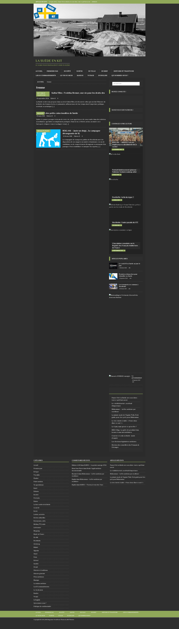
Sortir (79, 71)
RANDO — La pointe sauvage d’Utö (95, 465)
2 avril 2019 (116, 200)
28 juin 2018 (116, 225)
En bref (104, 71)
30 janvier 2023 (123, 278)
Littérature (37, 527)
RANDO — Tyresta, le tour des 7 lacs (91, 485)
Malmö (36, 547)
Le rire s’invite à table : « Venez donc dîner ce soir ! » (126, 483)
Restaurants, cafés (39, 521)
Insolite (36, 564)
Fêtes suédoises (39, 577)
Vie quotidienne (39, 485)
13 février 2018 (67, 136)
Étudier (36, 478)
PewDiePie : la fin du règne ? (123, 197)
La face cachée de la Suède (42, 504)
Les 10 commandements (46, 75)
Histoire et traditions (124, 71)
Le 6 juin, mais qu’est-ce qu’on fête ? (124, 426)
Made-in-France (39, 534)
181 (129, 268)
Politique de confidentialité (42, 606)
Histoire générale (39, 573)
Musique (36, 580)
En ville (92, 71)
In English (102, 75)
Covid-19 (36, 508)
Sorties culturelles (39, 518)
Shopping (37, 531)
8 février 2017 (123, 288)
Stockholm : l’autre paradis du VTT (125, 222)
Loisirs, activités (39, 514)
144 (130, 278)
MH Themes (70, 619)
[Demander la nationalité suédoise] (125, 296)
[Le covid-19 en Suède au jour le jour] (113, 266)
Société (67, 71)
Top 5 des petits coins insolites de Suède (59, 113)
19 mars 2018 (41, 116)
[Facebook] (139, 2)
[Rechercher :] (126, 83)
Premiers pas (52, 71)
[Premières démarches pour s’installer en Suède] (113, 276)
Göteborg (37, 544)
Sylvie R (53, 98)
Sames (36, 501)
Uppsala (36, 550)
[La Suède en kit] (89, 55)
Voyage (91, 75)
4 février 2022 (123, 268)
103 (133, 382)
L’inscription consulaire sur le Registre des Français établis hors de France (125, 246)
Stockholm (37, 541)
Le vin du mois (66, 75)
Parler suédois (38, 481)
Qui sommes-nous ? (119, 75)
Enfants (36, 491)
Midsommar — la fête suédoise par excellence (124, 474)
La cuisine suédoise (40, 583)
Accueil (39, 71)
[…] (53, 106)
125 (129, 288)
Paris (35, 557)
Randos (80, 75)
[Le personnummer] (119, 376)
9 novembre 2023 (118, 250)
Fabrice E (50, 116)
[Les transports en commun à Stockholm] (113, 286)
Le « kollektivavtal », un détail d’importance (124, 471)
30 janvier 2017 (136, 380)
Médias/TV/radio (39, 524)
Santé (35, 488)
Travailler (37, 475)
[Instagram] (143, 2)
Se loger (36, 472)
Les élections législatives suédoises (124, 441)
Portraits (37, 498)
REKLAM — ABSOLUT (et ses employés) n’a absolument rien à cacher (124, 144)
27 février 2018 (117, 149)
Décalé (36, 567)
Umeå (35, 554)
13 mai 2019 (116, 174)
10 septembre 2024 (43, 98)
